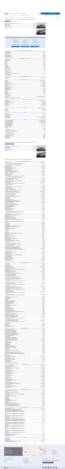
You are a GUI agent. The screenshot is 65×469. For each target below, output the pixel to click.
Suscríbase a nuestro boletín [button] (48, 462)
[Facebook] (43, 467)
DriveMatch (5, 461)
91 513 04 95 (9, 453)
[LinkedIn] (48, 467)
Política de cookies (25, 460)
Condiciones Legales (26, 461)
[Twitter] (46, 467)
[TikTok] (56, 467)
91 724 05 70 (10, 452)
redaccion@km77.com (45, 451)
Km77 (7, 13)
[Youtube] (51, 467)
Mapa (11, 451)
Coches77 (5, 460)
